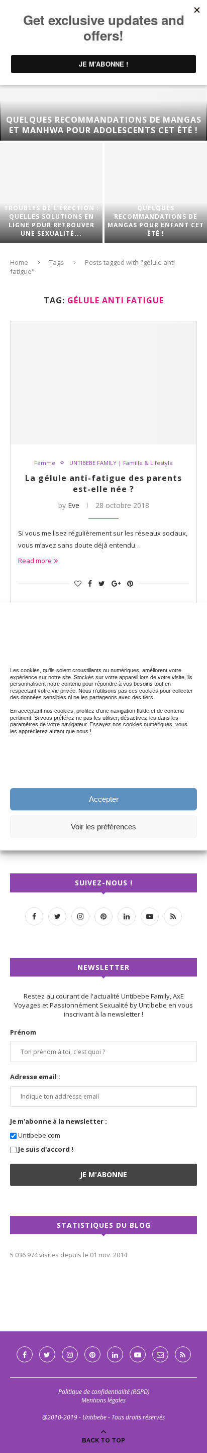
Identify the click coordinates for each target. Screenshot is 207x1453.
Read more (35, 560)
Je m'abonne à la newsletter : (58, 1121)
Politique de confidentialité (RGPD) (103, 1391)
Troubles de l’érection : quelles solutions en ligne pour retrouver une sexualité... (51, 221)
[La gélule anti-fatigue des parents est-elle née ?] (103, 383)
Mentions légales (103, 1400)
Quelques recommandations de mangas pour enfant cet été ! (156, 221)
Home (19, 262)
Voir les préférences (103, 826)
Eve (73, 505)
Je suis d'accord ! (45, 1149)
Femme (44, 462)
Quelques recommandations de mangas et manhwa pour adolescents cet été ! (103, 125)
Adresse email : (35, 1076)
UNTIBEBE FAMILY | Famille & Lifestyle (121, 462)
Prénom (23, 1032)
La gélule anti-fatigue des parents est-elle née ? (103, 483)
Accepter (104, 799)
